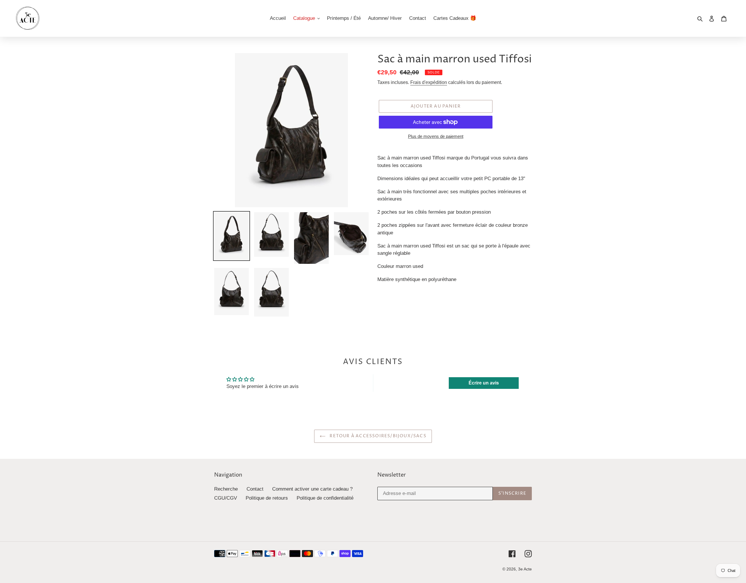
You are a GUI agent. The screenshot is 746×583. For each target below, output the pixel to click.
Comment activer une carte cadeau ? (312, 489)
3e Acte (525, 569)
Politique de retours (267, 498)
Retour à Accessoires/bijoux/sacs (377, 436)
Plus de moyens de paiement (435, 136)
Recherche (226, 489)
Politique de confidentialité (325, 498)
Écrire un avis (484, 382)
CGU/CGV (225, 498)
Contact (255, 489)
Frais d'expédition (428, 82)
